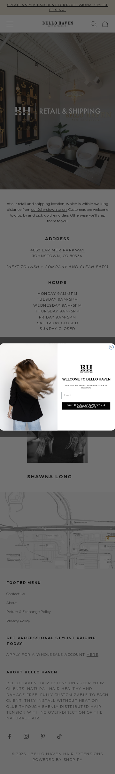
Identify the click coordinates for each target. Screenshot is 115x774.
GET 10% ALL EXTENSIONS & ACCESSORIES (86, 406)
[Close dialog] (111, 347)
